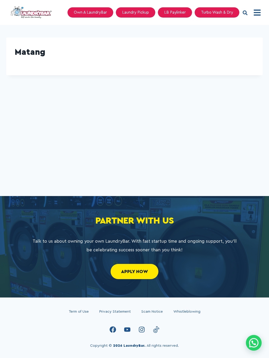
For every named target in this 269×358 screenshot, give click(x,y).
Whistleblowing (186, 311)
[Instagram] (141, 329)
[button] (245, 13)
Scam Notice (152, 311)
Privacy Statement (115, 311)
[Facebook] (113, 329)
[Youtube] (127, 329)
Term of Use (79, 311)
